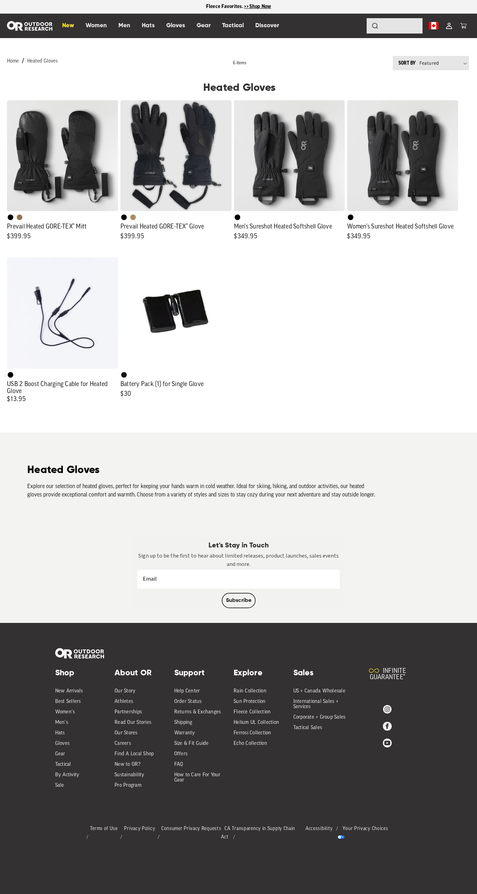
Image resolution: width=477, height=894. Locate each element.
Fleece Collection (252, 712)
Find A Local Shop (134, 754)
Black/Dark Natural (133, 217)
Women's (65, 712)
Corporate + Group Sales (319, 717)
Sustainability (130, 775)
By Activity (67, 775)
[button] (463, 26)
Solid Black (10, 217)
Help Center (187, 691)
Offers (181, 754)
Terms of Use (104, 828)
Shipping (183, 722)
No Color (10, 375)
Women (96, 26)
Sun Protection (250, 701)
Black (124, 375)
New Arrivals (69, 691)
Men (124, 26)
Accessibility (319, 828)
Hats (60, 733)
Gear (60, 754)
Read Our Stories (133, 722)
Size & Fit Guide (191, 743)
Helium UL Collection (256, 722)
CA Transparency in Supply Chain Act (258, 833)
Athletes (124, 701)
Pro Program (128, 785)
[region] (238, 7)
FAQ (178, 764)
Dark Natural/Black (19, 217)
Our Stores (126, 733)
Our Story (125, 691)
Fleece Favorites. (225, 6)
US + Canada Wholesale (319, 691)
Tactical (63, 764)
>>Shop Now (257, 6)
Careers (123, 743)
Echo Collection (250, 743)
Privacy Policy (139, 828)
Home (13, 61)
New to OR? (128, 764)
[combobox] (395, 26)
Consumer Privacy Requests (191, 828)
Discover (267, 26)
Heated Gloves (42, 61)
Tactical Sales (307, 728)
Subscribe (238, 600)
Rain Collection (250, 691)
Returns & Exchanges (197, 712)
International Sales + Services (315, 704)
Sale (59, 785)
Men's (61, 722)
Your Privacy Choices (365, 828)
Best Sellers (68, 701)
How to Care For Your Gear (197, 777)
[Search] (355, 26)
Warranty (184, 733)
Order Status (188, 701)
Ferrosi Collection (252, 733)
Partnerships (128, 712)
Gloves (62, 743)
